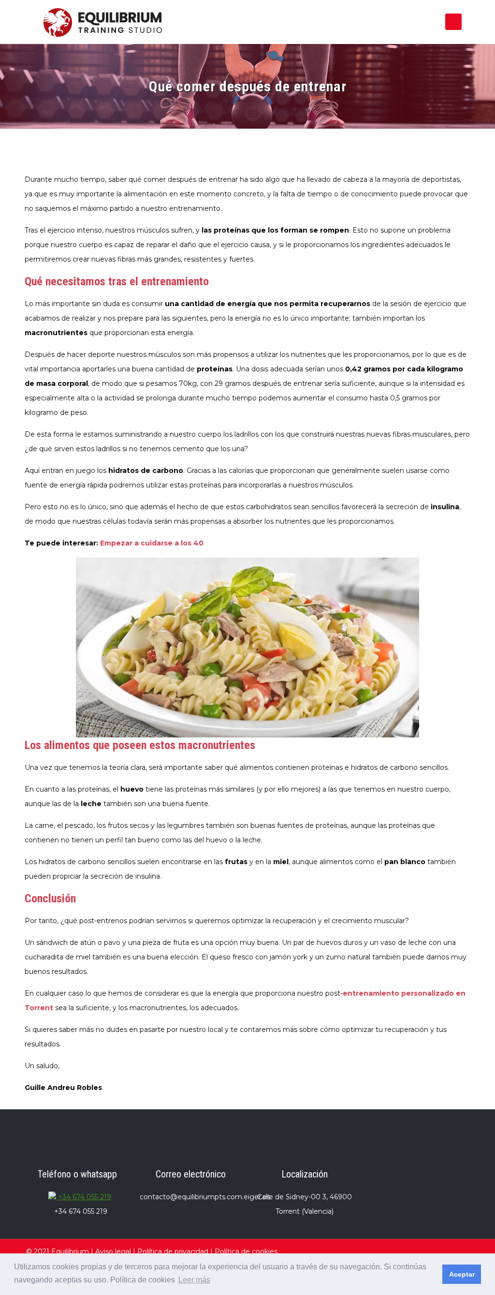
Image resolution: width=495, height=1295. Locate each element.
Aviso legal (113, 1251)
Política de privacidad (172, 1251)
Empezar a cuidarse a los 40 (152, 543)
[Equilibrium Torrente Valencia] (103, 22)
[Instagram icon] (434, 1251)
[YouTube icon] (421, 1251)
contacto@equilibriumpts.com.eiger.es (205, 1196)
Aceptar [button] (462, 1274)
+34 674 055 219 (83, 1196)
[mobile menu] (453, 22)
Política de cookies (246, 1251)
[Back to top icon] (459, 1250)
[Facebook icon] (408, 1251)
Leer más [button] (194, 1280)
